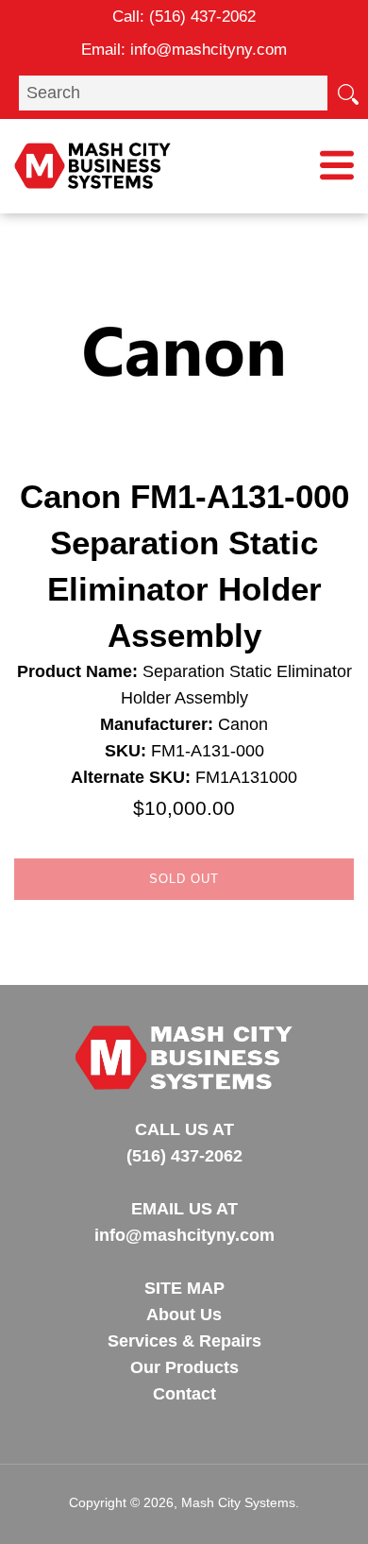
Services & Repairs (184, 1341)
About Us (184, 1314)
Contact (184, 1393)
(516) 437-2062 (202, 16)
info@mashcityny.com (208, 50)
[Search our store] (347, 92)
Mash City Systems (238, 1502)
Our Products (184, 1367)
